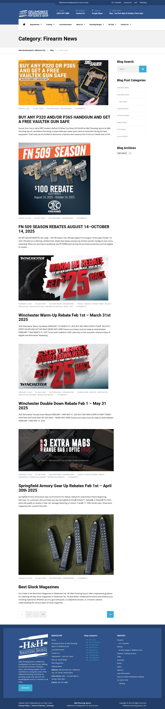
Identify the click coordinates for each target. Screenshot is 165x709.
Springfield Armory (38, 477)
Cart (135, 2)
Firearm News (66, 108)
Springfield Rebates (56, 477)
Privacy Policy (24, 705)
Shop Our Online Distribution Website (130, 677)
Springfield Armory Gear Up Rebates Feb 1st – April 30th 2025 (65, 488)
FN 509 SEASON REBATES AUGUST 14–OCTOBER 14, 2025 (64, 229)
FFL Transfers (116, 2)
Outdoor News (123, 115)
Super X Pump (97, 304)
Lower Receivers (95, 642)
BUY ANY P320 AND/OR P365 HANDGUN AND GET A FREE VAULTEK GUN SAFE (64, 119)
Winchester (23, 306)
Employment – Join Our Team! (62, 656)
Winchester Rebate (46, 395)
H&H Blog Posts (57, 663)
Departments (34, 24)
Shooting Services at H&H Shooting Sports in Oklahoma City (64, 645)
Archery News (123, 88)
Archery (120, 647)
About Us (79, 24)
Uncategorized (94, 657)
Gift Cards (92, 640)
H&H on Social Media (59, 660)
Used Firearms (94, 660)
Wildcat (108, 304)
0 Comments (80, 108)
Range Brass (93, 650)
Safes (119, 657)
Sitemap (50, 705)
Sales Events (122, 136)
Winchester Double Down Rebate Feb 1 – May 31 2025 (62, 405)
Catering (122, 683)
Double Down (82, 392)
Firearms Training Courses (126, 653)
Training (49, 24)
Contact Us (128, 2)
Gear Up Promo (91, 474)
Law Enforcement (65, 24)
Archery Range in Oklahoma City (130, 650)
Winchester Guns (37, 306)
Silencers (120, 670)
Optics (119, 667)
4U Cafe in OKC (122, 680)
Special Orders (94, 652)
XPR (71, 306)
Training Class (94, 655)
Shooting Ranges (95, 24)
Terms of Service (38, 705)
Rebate (80, 304)
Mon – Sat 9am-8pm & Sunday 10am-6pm (65, 677)
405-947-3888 (59, 682)
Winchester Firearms (27, 395)
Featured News (53, 108)
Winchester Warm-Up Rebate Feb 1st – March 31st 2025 (65, 317)
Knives (119, 663)
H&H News (123, 102)
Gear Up (80, 474)
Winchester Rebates (53, 306)
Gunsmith (120, 660)
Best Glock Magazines (39, 587)
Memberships (94, 645)
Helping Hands (56, 666)
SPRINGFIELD (23, 477)
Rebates (87, 304)
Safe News (121, 129)
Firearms (120, 640)
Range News (122, 122)
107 (43, 614)
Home (53, 640)
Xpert (66, 306)
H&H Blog (143, 2)
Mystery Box (93, 647)
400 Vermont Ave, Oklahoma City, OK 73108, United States (65, 671)
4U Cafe (111, 24)
